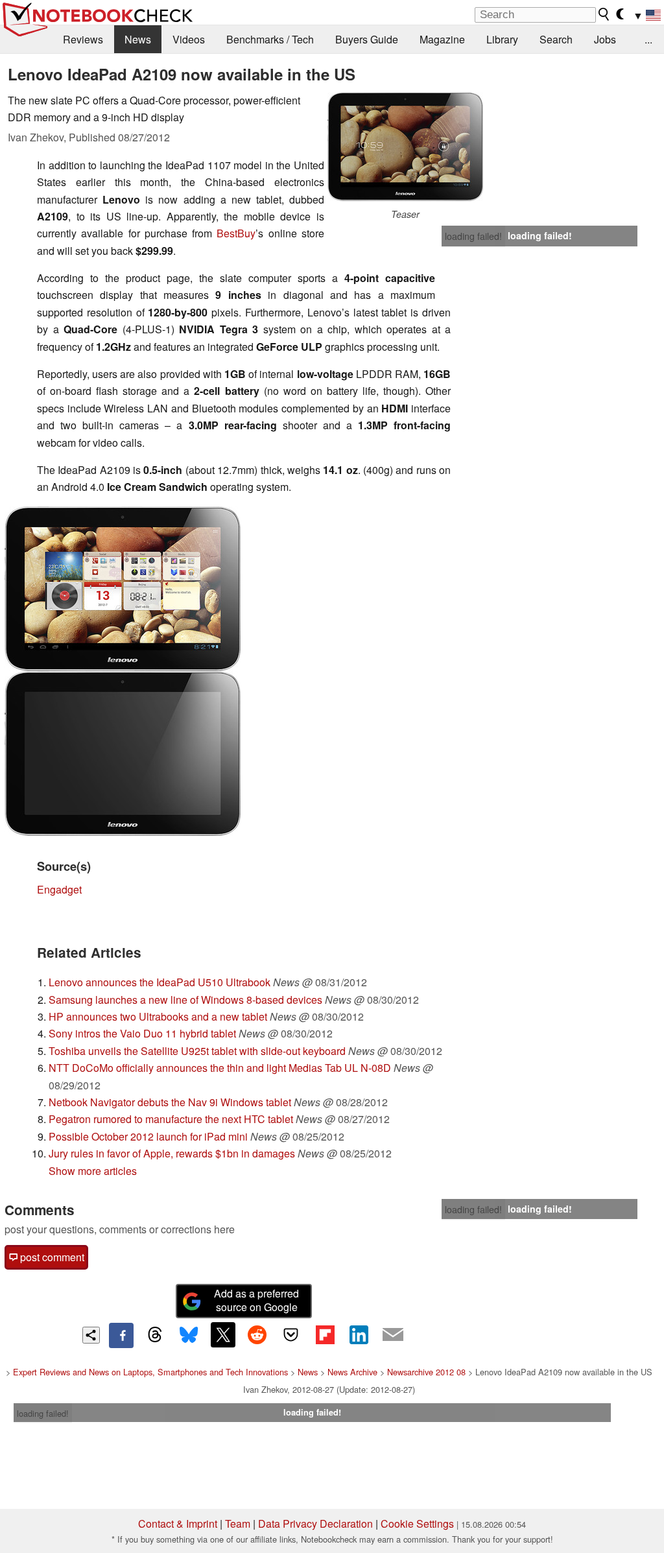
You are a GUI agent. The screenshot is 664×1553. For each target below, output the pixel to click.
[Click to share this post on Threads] (155, 1335)
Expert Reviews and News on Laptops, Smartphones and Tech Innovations (150, 1372)
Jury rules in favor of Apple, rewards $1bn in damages (172, 1153)
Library (502, 39)
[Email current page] (393, 1335)
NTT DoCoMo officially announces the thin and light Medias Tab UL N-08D (220, 1067)
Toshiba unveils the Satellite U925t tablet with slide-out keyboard (197, 1050)
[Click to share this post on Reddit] (256, 1334)
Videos (188, 39)
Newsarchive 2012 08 (426, 1372)
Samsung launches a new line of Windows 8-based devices (185, 999)
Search (556, 39)
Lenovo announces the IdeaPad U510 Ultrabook (159, 982)
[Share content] (91, 1335)
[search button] (604, 14)
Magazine (442, 39)
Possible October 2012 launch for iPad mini (148, 1136)
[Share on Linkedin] (358, 1334)
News (137, 39)
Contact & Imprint (177, 1523)
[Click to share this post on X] (223, 1334)
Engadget (59, 889)
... (648, 39)
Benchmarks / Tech (270, 39)
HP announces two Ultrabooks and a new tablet (158, 1016)
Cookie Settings (417, 1523)
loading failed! (473, 236)
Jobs (605, 39)
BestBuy (236, 233)
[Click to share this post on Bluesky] (188, 1335)
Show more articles (93, 1170)
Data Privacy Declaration (315, 1523)
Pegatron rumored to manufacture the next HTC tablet (171, 1118)
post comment (51, 1257)
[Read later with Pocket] (291, 1334)
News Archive (352, 1372)
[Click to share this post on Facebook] (121, 1335)
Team (237, 1523)
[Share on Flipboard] (325, 1334)
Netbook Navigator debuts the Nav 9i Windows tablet (170, 1102)
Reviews (83, 39)
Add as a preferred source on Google (256, 1300)
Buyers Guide (366, 39)
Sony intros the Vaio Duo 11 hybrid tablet (142, 1033)
